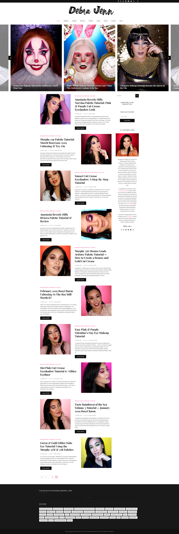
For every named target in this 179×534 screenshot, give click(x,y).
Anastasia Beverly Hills (119, 509)
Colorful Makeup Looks (77, 511)
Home (58, 21)
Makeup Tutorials (39, 83)
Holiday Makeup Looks (97, 514)
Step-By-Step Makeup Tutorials (94, 172)
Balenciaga (42, 511)
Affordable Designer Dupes (45, 509)
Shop (120, 21)
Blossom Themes (98, 531)
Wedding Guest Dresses (60, 520)
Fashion (91, 21)
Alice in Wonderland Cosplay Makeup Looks (84, 509)
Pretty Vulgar (85, 517)
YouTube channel (123, 191)
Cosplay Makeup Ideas (19, 83)
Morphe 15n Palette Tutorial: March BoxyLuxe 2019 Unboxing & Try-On (57, 143)
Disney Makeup (123, 511)
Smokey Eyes (125, 517)
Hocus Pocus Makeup (85, 514)
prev (10, 58)
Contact (113, 21)
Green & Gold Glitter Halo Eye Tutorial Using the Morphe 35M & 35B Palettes (56, 446)
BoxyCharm (59, 511)
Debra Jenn (79, 113)
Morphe (41, 517)
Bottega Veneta (51, 511)
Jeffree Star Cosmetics (116, 514)
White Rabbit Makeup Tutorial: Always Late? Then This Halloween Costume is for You (35, 86)
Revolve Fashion (104, 517)
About (105, 21)
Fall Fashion (42, 514)
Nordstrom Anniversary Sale (52, 517)
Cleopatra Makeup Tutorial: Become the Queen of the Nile (89, 86)
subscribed (129, 203)
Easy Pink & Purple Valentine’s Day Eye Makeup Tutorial (92, 333)
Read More (80, 128)
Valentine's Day (43, 520)
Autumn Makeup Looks (131, 509)
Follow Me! (90, 497)
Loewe (125, 514)
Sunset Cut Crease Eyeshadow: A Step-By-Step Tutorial (91, 179)
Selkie (118, 517)
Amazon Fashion (100, 509)
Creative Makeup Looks (101, 511)
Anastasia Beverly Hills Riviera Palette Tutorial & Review (56, 218)
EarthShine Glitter (132, 511)
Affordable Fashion (58, 509)
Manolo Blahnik (132, 514)
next (168, 58)
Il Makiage (107, 514)
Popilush (78, 517)
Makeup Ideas (30, 83)
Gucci (67, 514)
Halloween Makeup (75, 514)
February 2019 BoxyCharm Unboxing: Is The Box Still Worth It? (56, 294)
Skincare (82, 21)
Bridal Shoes (67, 511)
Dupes (98, 21)
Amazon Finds (109, 509)
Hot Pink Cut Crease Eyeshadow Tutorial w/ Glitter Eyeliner (58, 371)
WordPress (111, 531)
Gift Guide (50, 514)
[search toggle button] (137, 1)
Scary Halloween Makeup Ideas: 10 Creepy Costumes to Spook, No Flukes (139, 86)
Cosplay (74, 21)
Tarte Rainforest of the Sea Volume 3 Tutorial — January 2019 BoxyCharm (92, 408)
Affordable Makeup (69, 509)
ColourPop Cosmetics (89, 511)
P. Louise (62, 517)
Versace (51, 520)
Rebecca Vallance (94, 517)
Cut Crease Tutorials (113, 511)
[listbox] (89, 58)
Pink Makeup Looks (70, 517)
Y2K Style (70, 520)
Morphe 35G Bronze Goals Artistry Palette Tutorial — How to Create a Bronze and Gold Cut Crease (91, 256)
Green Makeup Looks (59, 514)
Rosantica (112, 517)
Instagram (129, 216)
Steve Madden (133, 517)
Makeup (66, 21)
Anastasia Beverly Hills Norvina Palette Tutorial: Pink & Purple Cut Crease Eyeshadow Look (93, 104)
